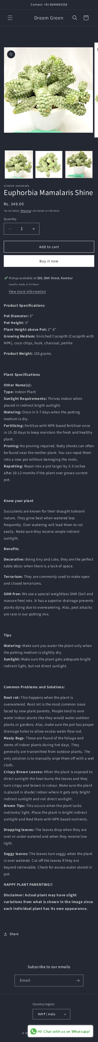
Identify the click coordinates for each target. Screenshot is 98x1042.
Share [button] (14, 934)
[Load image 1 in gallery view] (19, 164)
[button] (10, 17)
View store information (27, 291)
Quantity (10, 219)
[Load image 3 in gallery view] (79, 164)
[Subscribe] (77, 980)
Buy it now (49, 261)
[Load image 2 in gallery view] (49, 164)
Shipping (25, 210)
